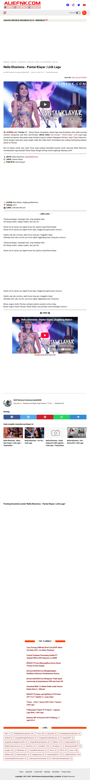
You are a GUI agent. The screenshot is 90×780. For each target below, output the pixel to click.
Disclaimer (55, 772)
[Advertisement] (45, 41)
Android (8, 738)
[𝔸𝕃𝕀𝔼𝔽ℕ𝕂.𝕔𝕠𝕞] (24, 5)
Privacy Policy (66, 772)
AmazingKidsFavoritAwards (70, 734)
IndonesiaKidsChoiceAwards (15, 758)
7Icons (40, 734)
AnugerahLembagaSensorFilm (16, 742)
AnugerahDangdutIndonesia (25, 738)
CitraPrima (30, 746)
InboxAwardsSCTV (54, 754)
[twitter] (28, 417)
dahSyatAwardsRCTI (73, 746)
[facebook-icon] (67, 5)
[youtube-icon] (83, 5)
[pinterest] (45, 417)
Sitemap (47, 772)
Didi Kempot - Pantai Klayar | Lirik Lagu (66, 135)
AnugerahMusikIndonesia (40, 742)
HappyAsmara (38, 754)
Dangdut (9, 750)
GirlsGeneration (22, 754)
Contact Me (38, 772)
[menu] (6, 13)
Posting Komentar (52, 72)
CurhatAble (43, 746)
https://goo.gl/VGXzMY (79, 77)
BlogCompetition (72, 742)
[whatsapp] (61, 417)
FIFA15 (63, 750)
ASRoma (57, 742)
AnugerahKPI (68, 738)
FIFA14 (53, 750)
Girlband (9, 754)
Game (73, 750)
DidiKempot (22, 750)
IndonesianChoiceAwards (39, 758)
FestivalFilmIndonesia (38, 750)
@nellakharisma (31, 157)
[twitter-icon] (78, 5)
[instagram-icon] (72, 5)
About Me (29, 772)
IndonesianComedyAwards (62, 758)
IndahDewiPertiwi (72, 754)
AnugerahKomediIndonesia (49, 738)
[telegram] (78, 417)
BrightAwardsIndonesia (14, 746)
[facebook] (12, 417)
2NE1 (8, 734)
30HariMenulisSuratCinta (24, 734)
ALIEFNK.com (11, 132)
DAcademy (57, 746)
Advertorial (52, 734)
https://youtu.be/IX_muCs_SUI (46, 355)
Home (21, 772)
